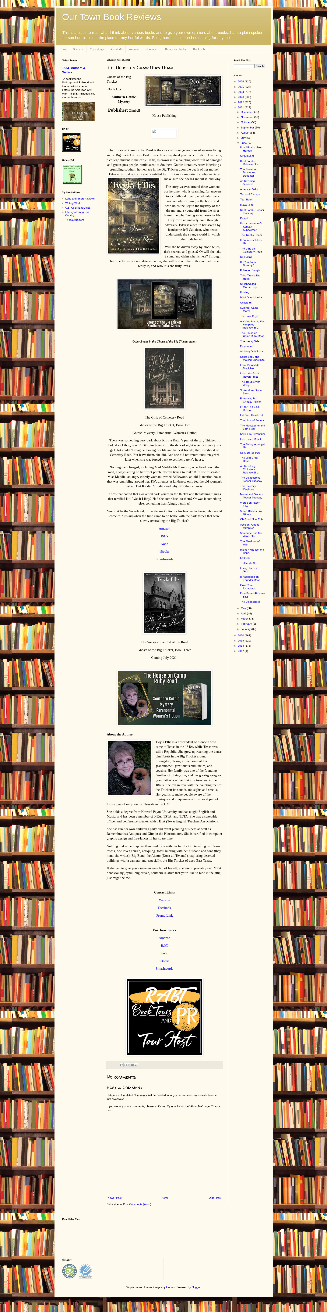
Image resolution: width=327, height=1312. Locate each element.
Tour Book (246, 199)
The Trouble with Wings (250, 383)
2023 (241, 97)
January (246, 629)
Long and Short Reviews (80, 198)
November (247, 117)
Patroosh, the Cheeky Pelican (251, 400)
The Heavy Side (249, 341)
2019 (241, 640)
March (245, 618)
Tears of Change (250, 194)
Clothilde (245, 557)
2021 (241, 107)
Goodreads (152, 49)
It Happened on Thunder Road (250, 578)
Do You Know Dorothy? (248, 264)
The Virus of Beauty (252, 420)
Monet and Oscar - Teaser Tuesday (251, 496)
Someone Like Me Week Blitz (251, 534)
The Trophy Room (251, 234)
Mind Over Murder (251, 297)
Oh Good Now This (251, 519)
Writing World (73, 203)
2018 (241, 645)
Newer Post (114, 1197)
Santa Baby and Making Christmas (252, 358)
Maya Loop (247, 204)
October (246, 122)
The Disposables (250, 601)
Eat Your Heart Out (251, 415)
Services (78, 49)
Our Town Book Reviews (111, 17)
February (247, 623)
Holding (244, 292)
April (244, 613)
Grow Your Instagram (247, 587)
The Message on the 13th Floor (252, 427)
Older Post (215, 1197)
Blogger (196, 1287)
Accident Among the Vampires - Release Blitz (252, 324)
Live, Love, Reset (250, 438)
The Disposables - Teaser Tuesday (251, 479)
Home (63, 49)
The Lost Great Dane (249, 459)
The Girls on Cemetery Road (251, 250)
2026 (241, 81)
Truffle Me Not (248, 563)
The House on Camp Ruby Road (252, 334)
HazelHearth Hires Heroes (251, 149)
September (248, 127)
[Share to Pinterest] (136, 1065)
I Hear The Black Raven (250, 408)
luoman (170, 1287)
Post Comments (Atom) (137, 1204)
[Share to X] (129, 1065)
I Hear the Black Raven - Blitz (249, 375)
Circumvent (247, 155)
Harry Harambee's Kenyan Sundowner (251, 226)
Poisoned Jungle (250, 270)
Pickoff (244, 218)
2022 (241, 102)
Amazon (134, 49)
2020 (241, 635)
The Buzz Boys (249, 316)
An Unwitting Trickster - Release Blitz (249, 469)
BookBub (199, 49)
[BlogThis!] (125, 1065)
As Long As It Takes (252, 351)
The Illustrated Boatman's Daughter (248, 172)
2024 (241, 91)
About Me (116, 49)
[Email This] (122, 1065)
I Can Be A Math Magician (249, 367)
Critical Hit (246, 302)
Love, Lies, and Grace (249, 570)
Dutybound (246, 346)
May (244, 608)
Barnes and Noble (176, 49)
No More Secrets (250, 452)
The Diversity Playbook (248, 487)
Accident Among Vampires (249, 526)
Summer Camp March (249, 309)
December (247, 111)
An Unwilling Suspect (247, 182)
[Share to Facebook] (132, 1065)
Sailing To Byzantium (252, 433)
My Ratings (97, 49)
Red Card (246, 256)
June (244, 142)
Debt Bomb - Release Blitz (249, 163)
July (243, 137)
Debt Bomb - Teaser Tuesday (252, 211)
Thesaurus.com (74, 219)
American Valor (249, 189)
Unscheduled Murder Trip (248, 285)
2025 (241, 86)
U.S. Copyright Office (77, 207)
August (245, 132)
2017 (241, 650)
